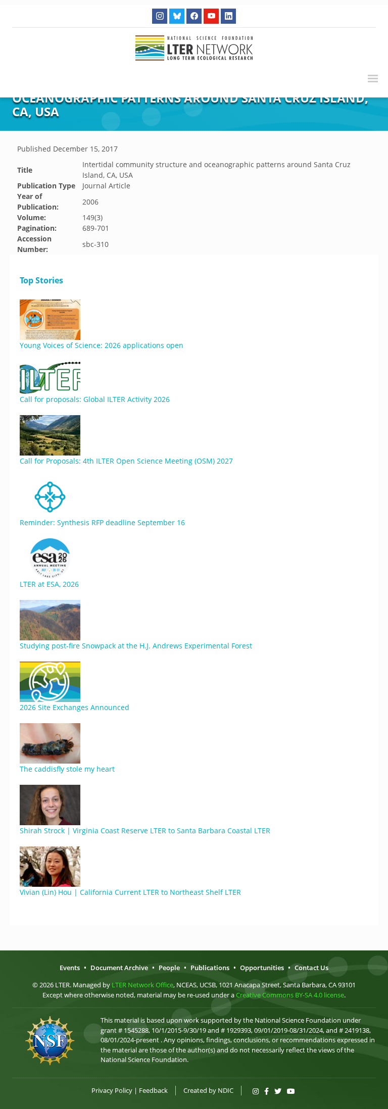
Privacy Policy (111, 1090)
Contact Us (311, 967)
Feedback (153, 1090)
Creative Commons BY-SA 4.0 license (290, 994)
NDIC (225, 1090)
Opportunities (262, 967)
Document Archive (119, 967)
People (169, 967)
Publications (209, 967)
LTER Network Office (142, 984)
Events (70, 967)
